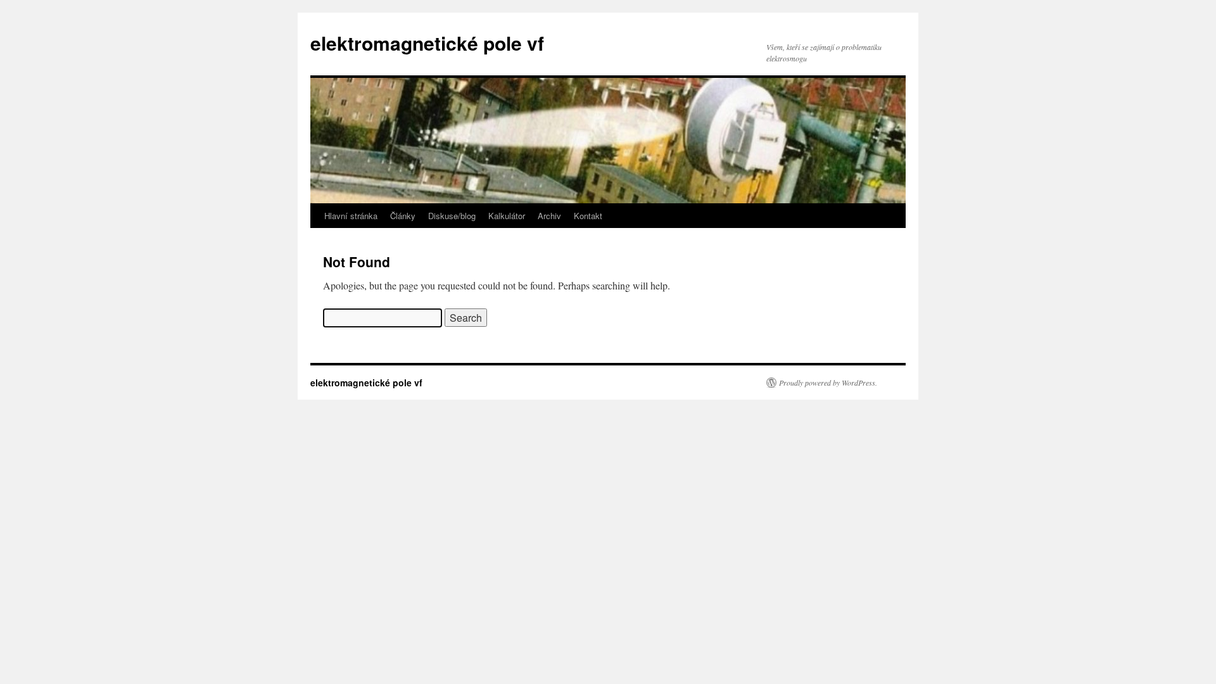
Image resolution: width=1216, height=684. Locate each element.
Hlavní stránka (350, 216)
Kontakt (588, 216)
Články (402, 216)
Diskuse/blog (452, 216)
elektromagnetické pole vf (427, 42)
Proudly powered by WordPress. (828, 382)
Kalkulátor (506, 216)
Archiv (549, 216)
